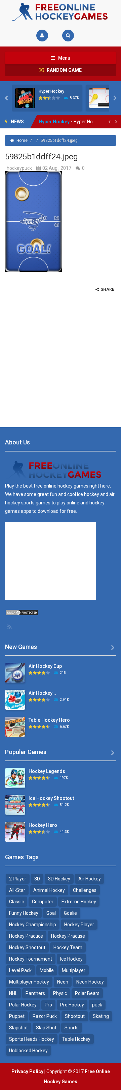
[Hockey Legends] (15, 777)
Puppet (17, 1016)
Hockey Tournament (30, 959)
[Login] (42, 35)
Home (22, 140)
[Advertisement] (60, 352)
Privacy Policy (27, 1071)
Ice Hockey (71, 959)
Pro (48, 1004)
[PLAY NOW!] (25, 97)
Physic (60, 993)
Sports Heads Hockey (31, 1039)
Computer (42, 901)
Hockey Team (67, 947)
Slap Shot (46, 1027)
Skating (101, 1016)
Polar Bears (87, 993)
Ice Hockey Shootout (51, 798)
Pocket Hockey (56, 122)
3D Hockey (59, 878)
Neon (62, 982)
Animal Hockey (49, 890)
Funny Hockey (23, 913)
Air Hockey (89, 878)
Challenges (84, 890)
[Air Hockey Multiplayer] (15, 699)
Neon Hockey (90, 982)
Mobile (47, 970)
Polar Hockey (23, 1004)
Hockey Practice (26, 936)
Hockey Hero (43, 825)
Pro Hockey (72, 1004)
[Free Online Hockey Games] (60, 11)
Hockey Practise (68, 936)
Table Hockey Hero (49, 720)
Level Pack (20, 970)
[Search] (68, 35)
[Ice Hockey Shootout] (15, 804)
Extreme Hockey (79, 901)
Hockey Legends (47, 771)
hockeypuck (19, 168)
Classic (16, 901)
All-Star (17, 890)
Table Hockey (76, 1039)
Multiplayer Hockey (29, 982)
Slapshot (18, 1027)
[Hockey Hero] (15, 831)
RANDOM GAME (64, 70)
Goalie (70, 913)
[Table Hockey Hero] (15, 726)
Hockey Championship (32, 924)
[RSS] (10, 627)
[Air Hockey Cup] (15, 672)
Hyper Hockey (51, 91)
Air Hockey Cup (45, 666)
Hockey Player (79, 924)
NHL (13, 993)
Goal (51, 913)
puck (97, 1004)
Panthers (35, 993)
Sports (72, 1027)
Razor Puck (45, 1016)
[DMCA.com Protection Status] (22, 612)
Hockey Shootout (27, 947)
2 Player (17, 878)
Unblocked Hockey (28, 1050)
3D (37, 878)
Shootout (75, 1016)
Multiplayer (73, 970)
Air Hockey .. (42, 693)
